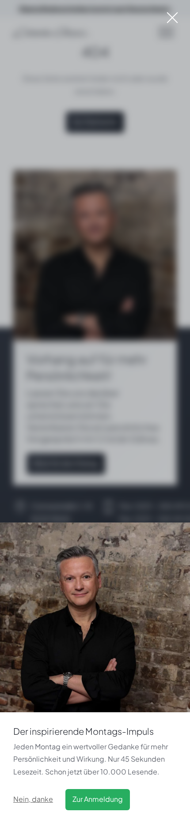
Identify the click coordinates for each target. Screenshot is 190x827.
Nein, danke (33, 799)
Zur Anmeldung (97, 799)
